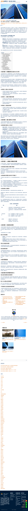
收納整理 (2, 430)
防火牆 (2, 481)
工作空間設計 (10, 351)
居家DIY (2, 410)
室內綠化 (6, 339)
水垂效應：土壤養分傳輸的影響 (6, 55)
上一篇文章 (3, 322)
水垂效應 (22, 23)
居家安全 (2, 413)
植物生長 (20, 23)
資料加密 (2, 467)
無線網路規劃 (2, 445)
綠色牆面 (5, 340)
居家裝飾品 (2, 423)
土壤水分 (14, 23)
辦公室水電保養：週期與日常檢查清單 (6, 368)
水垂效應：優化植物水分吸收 (5, 57)
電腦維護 (2, 487)
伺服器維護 (2, 395)
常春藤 (20, 339)
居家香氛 (2, 425)
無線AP (2, 442)
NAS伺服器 (2, 389)
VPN (1, 391)
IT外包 (2, 378)
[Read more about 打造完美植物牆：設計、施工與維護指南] (8, 332)
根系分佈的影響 (4, 63)
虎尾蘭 (23, 339)
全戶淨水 (2, 398)
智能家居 (2, 431)
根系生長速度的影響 (5, 64)
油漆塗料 (2, 439)
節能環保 (2, 450)
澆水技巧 (25, 23)
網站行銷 (2, 456)
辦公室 (2, 474)
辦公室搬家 (2, 475)
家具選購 (2, 405)
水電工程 (2, 437)
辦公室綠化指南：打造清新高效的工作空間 (7, 350)
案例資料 (2, 434)
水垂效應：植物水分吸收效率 (6, 54)
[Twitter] (2, 25)
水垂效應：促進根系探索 (6, 56)
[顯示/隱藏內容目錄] (11, 52)
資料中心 (2, 466)
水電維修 (2, 438)
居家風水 (2, 424)
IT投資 (2, 381)
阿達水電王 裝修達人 (12, 1)
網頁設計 (2, 464)
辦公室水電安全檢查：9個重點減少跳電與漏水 (7, 366)
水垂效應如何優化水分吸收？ (6, 58)
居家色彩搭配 (2, 421)
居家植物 (2, 416)
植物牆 (8, 339)
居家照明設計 (2, 420)
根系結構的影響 (4, 65)
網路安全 (2, 460)
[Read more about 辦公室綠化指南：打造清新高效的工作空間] (8, 345)
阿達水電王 (2, 482)
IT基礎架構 (2, 377)
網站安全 (2, 453)
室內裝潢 (2, 403)
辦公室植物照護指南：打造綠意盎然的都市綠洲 (19, 338)
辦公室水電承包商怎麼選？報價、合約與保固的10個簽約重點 (9, 365)
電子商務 (2, 485)
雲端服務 (2, 484)
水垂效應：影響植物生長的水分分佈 (6, 53)
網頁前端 (2, 463)
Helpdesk (2, 375)
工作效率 (8, 351)
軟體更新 (2, 473)
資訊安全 (2, 470)
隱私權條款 (15, 509)
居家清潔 (2, 417)
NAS (1, 388)
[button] (26, 1)
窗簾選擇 (2, 449)
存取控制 (2, 402)
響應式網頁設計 (3, 488)
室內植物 (18, 339)
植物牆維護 (10, 339)
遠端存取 (2, 480)
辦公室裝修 (2, 478)
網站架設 (2, 455)
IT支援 (2, 382)
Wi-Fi (1, 392)
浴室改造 (2, 441)
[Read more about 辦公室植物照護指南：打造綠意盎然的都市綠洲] (20, 332)
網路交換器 (2, 457)
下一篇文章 (25, 322)
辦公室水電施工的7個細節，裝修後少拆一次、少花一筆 (8, 369)
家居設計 (2, 406)
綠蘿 (21, 339)
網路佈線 (2, 459)
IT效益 (2, 384)
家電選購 (2, 407)
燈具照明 (2, 446)
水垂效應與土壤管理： (5, 61)
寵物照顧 (2, 409)
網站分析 (2, 452)
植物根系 (17, 23)
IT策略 (2, 385)
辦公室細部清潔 (3, 477)
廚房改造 (2, 428)
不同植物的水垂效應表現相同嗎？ (7, 69)
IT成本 (2, 380)
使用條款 (13, 509)
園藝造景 (2, 399)
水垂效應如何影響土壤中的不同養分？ (7, 60)
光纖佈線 (2, 396)
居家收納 (2, 414)
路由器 (2, 471)
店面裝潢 (2, 427)
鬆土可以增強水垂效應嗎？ (6, 68)
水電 (1, 435)
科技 (1, 448)
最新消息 (2, 432)
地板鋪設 (2, 400)
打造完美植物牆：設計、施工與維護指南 (7, 338)
